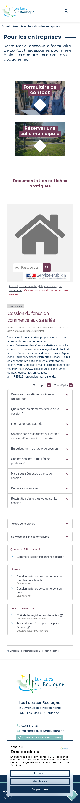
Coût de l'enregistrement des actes (38, 615)
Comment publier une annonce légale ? (40, 556)
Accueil (6, 26)
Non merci (40, 773)
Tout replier (40, 385)
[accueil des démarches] (40, 233)
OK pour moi (40, 789)
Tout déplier (61, 385)
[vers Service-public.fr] (46, 276)
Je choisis (40, 781)
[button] (40, 396)
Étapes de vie (48, 286)
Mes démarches (23, 26)
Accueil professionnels (23, 286)
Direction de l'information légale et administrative (34, 651)
